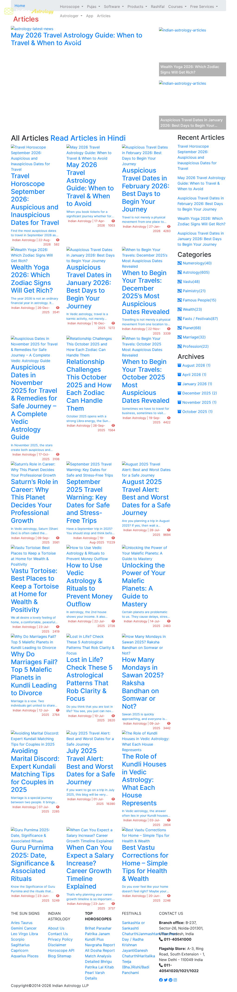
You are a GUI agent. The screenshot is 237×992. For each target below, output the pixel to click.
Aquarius (18, 956)
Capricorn (19, 950)
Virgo (23, 933)
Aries (16, 922)
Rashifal (158, 6)
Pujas (92, 6)
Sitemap (64, 956)
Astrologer (70, 15)
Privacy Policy (60, 939)
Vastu (191, 281)
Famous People (199, 300)
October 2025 (197, 411)
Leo (14, 933)
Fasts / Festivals (200, 318)
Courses (176, 6)
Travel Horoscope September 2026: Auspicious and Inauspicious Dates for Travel (197, 157)
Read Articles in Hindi (88, 138)
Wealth (192, 309)
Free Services (202, 6)
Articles (103, 15)
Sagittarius (20, 944)
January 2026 (196, 383)
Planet (191, 328)
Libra (33, 933)
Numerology (197, 263)
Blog (52, 956)
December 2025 (199, 393)
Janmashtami (150, 933)
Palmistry (194, 290)
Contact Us (58, 933)
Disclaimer (57, 944)
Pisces (32, 956)
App (89, 15)
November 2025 (199, 402)
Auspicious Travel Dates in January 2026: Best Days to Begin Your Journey (201, 239)
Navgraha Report (100, 944)
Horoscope (70, 6)
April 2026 (193, 374)
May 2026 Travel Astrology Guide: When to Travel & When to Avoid (201, 183)
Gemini (17, 928)
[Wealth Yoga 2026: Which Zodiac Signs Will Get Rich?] (182, 52)
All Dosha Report (100, 950)
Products (136, 6)
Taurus (26, 922)
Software (112, 6)
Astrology (196, 272)
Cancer (30, 928)
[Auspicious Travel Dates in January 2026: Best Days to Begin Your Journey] (182, 105)
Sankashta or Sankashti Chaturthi (133, 928)
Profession (195, 346)
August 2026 (196, 365)
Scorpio (18, 939)
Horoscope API (61, 950)
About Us (56, 928)
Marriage (194, 337)
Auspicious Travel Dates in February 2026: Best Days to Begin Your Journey (201, 203)
